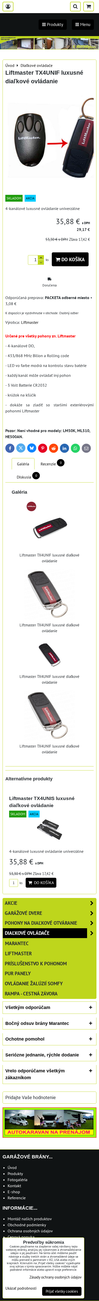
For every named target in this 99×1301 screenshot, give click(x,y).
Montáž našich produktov (30, 1218)
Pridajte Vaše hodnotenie (30, 1097)
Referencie (17, 1197)
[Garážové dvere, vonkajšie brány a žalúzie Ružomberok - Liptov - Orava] (49, 47)
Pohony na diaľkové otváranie (41, 923)
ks (20, 883)
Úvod (12, 1167)
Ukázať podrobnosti (21, 1288)
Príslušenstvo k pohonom (36, 963)
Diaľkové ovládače (27, 933)
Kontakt (14, 1185)
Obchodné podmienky (27, 1224)
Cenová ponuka (21, 1236)
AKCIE (11, 903)
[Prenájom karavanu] (49, 1136)
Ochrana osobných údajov (30, 1230)
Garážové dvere (23, 913)
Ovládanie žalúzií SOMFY (34, 983)
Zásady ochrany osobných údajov (55, 1277)
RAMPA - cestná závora (31, 993)
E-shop (14, 1191)
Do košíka (72, 259)
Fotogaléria (17, 1179)
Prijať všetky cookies (62, 1291)
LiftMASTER (18, 953)
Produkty (15, 1173)
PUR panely (18, 973)
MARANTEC (17, 943)
